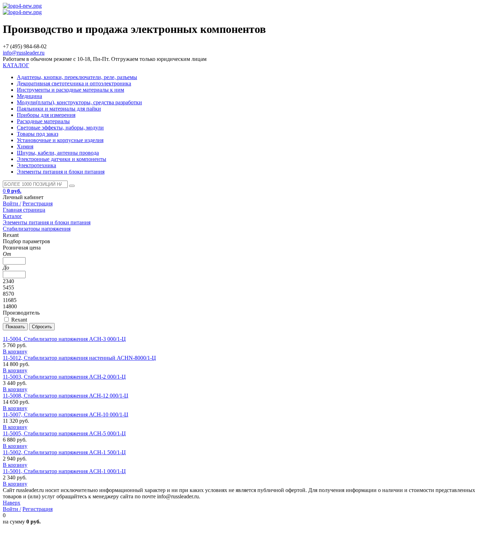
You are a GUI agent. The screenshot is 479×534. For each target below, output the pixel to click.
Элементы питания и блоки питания (60, 172)
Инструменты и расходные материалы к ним (70, 90)
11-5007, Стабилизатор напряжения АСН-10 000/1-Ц (65, 414)
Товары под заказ (37, 134)
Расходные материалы (43, 121)
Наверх (11, 503)
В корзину (15, 351)
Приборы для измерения (46, 115)
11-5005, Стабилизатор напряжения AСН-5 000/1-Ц (64, 433)
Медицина (29, 96)
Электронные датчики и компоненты (61, 159)
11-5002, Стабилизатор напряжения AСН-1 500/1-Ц (64, 452)
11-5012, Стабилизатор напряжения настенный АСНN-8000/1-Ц (79, 358)
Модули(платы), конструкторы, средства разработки (79, 102)
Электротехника (36, 165)
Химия (25, 146)
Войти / (12, 203)
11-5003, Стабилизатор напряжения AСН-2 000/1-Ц (64, 377)
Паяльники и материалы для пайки (59, 109)
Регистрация (37, 203)
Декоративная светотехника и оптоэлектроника (74, 83)
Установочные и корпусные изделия (60, 140)
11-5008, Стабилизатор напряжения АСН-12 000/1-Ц (65, 396)
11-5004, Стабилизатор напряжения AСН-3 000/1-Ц (64, 339)
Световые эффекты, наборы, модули (60, 128)
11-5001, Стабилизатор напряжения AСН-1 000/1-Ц (64, 471)
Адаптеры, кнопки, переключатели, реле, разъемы (77, 77)
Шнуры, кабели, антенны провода (58, 153)
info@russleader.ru (24, 53)
